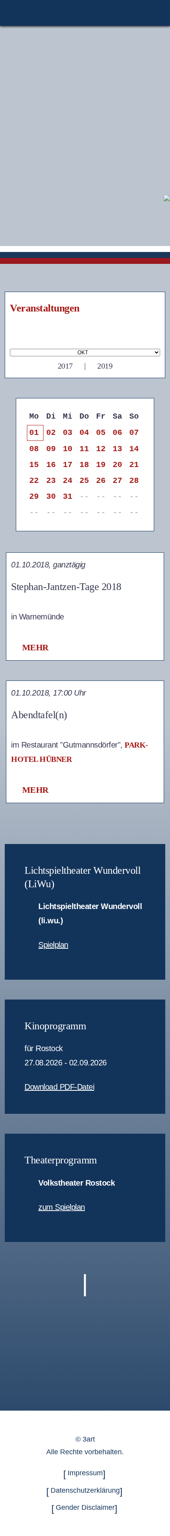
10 (67, 449)
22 (33, 480)
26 (100, 480)
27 (117, 480)
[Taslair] (167, 197)
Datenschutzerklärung (85, 1490)
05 (100, 432)
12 (100, 449)
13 (117, 449)
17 (67, 464)
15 (33, 464)
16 (50, 464)
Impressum (85, 1473)
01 (33, 432)
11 (84, 449)
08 (33, 449)
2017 (65, 365)
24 (67, 480)
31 (67, 496)
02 (50, 432)
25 (84, 480)
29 (33, 496)
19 (100, 464)
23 (50, 480)
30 (50, 496)
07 (133, 432)
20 (117, 464)
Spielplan (53, 944)
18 (84, 464)
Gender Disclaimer (85, 1507)
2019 (104, 365)
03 (67, 432)
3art (89, 1439)
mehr (35, 647)
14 (133, 449)
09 (50, 449)
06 (117, 432)
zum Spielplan (61, 1207)
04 (84, 432)
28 (133, 480)
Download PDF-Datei (59, 1086)
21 (133, 464)
